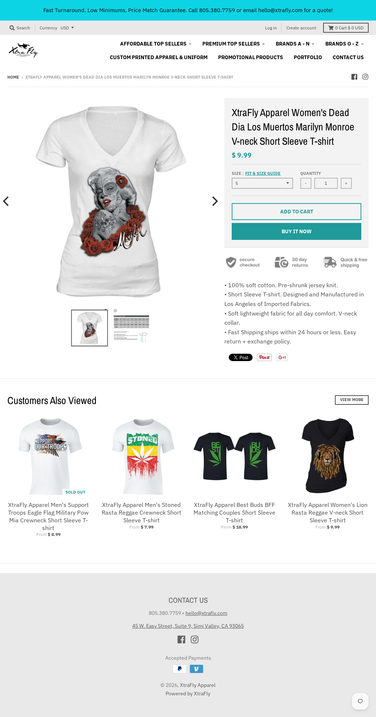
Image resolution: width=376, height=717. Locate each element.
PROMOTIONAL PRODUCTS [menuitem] (250, 57)
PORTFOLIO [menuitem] (308, 57)
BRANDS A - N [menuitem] (293, 43)
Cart (349, 27)
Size (256, 173)
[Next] (214, 201)
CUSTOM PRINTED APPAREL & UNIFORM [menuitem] (158, 57)
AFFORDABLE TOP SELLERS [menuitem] (153, 43)
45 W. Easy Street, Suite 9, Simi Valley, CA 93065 (188, 626)
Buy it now (297, 231)
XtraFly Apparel (198, 685)
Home (13, 77)
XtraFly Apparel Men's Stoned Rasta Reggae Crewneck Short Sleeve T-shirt (141, 512)
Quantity (310, 173)
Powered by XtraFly (188, 693)
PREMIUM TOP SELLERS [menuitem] (231, 43)
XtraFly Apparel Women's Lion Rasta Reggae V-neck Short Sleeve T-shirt (328, 512)
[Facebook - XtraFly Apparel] (354, 76)
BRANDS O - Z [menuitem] (342, 43)
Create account (301, 27)
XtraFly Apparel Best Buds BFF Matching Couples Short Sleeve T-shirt (234, 512)
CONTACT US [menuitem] (348, 57)
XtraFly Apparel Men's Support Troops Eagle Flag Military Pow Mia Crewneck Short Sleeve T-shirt (48, 516)
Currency (48, 27)
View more (352, 399)
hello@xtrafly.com (206, 613)
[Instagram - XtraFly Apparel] (365, 76)
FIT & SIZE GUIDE (263, 173)
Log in (271, 27)
